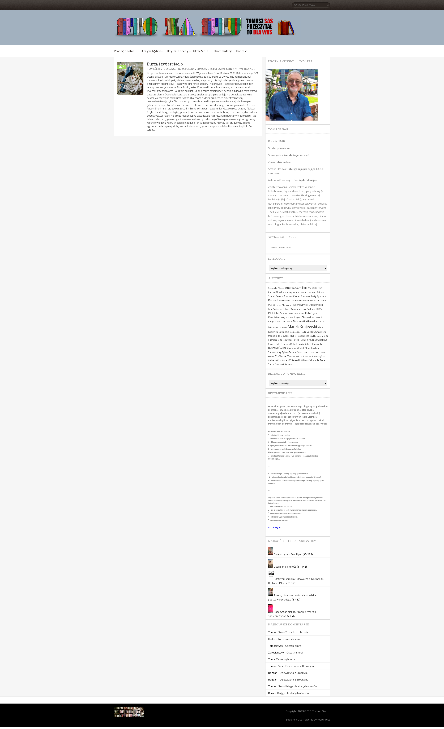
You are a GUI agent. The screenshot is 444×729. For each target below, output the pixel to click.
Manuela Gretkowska (305, 321)
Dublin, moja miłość (285, 566)
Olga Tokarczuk (285, 340)
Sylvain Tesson (289, 352)
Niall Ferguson (316, 336)
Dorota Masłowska (294, 300)
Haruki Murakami (283, 305)
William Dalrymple (310, 360)
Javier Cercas (291, 309)
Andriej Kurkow (315, 288)
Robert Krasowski (313, 344)
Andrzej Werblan (292, 292)
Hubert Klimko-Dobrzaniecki (307, 305)
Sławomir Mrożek (295, 348)
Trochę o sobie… (125, 51)
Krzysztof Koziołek (302, 317)
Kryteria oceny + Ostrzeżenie (187, 51)
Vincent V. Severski (291, 360)
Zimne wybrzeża (285, 659)
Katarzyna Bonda (297, 313)
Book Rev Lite (294, 719)
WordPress (323, 719)
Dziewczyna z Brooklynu (288, 554)
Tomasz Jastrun (294, 356)
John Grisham (281, 313)
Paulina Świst (315, 340)
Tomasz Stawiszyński (314, 356)
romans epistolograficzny (214, 69)
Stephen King (274, 352)
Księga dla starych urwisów (301, 686)
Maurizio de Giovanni (278, 336)
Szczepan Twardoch (308, 352)
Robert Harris (297, 344)
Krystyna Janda (286, 317)
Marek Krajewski (302, 326)
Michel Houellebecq (299, 336)
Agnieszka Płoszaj (276, 288)
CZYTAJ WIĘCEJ (274, 527)
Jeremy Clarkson (306, 309)
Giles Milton (310, 300)
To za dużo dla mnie (296, 632)
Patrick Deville (300, 340)
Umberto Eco (274, 360)
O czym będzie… (152, 51)
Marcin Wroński (280, 327)
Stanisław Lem (312, 348)
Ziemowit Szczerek (284, 364)
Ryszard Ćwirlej (277, 348)
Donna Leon (276, 300)
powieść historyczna (161, 69)
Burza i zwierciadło (165, 64)
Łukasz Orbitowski (283, 321)
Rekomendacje (222, 51)
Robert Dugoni (283, 344)
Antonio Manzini (308, 292)
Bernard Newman (284, 296)
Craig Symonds (318, 296)
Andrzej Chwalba (276, 292)
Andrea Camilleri (296, 287)
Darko (271, 639)
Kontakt (241, 51)
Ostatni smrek (293, 646)
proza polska (185, 69)
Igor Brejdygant (276, 309)
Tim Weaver (281, 356)
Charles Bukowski (301, 296)
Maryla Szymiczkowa (316, 332)
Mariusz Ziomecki (298, 332)
